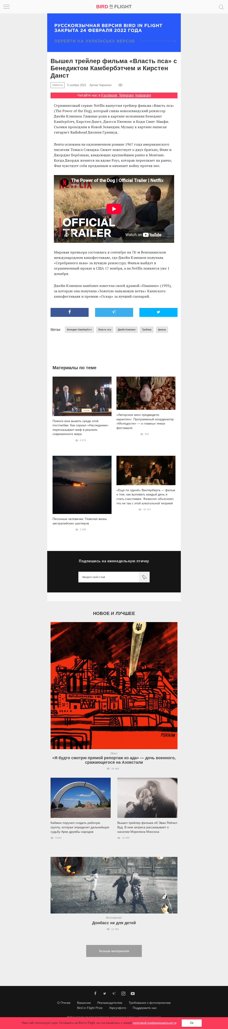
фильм (162, 329)
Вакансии (84, 1002)
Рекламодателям (109, 1002)
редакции (155, 1017)
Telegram (126, 95)
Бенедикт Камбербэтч (79, 329)
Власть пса (104, 329)
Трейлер (146, 329)
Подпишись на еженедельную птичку (114, 561)
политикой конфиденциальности (154, 1023)
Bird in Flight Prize (90, 1008)
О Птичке (64, 1002)
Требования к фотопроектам (150, 1002)
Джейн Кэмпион (126, 329)
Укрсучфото (117, 1008)
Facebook (109, 95)
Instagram (143, 95)
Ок (191, 1023)
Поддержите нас (145, 1008)
